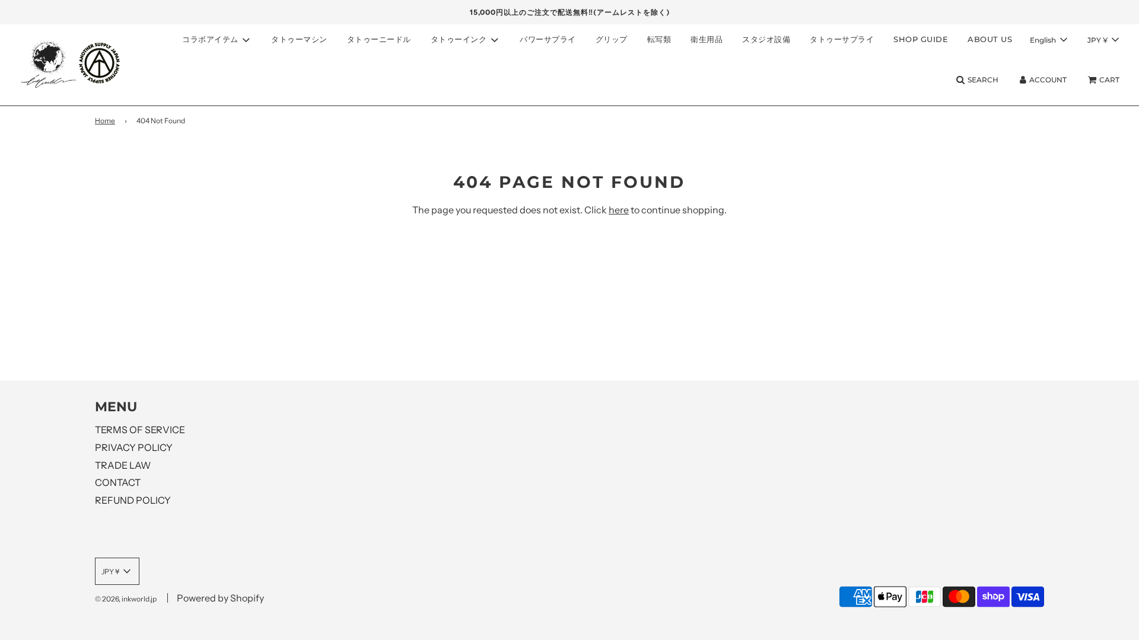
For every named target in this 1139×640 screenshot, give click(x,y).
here (619, 210)
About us (990, 39)
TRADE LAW (123, 465)
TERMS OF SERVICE (140, 430)
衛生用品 (707, 39)
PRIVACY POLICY (134, 447)
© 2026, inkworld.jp (126, 598)
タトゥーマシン (299, 39)
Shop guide (920, 39)
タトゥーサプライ (842, 39)
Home (105, 120)
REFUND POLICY (133, 500)
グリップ (612, 39)
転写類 (659, 39)
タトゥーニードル (379, 39)
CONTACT (118, 482)
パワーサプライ (548, 39)
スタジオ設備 (766, 39)
